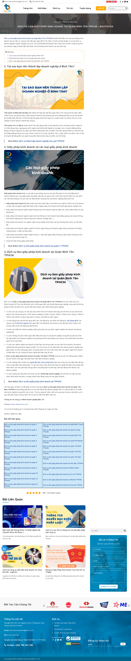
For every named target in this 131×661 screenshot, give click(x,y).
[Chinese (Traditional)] (110, 1)
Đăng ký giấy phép (70, 22)
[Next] (129, 606)
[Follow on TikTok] (122, 2)
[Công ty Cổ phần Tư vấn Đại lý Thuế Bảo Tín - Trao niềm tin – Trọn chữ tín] (11, 8)
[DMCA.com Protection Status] (73, 644)
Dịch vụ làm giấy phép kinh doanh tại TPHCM (40, 381)
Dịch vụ (56, 8)
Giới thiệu (42, 8)
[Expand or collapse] (81, 52)
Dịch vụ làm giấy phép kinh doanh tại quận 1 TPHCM (43, 246)
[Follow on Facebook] (120, 2)
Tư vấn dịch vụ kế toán (62, 629)
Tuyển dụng (85, 8)
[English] (113, 1)
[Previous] (44, 606)
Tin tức (69, 8)
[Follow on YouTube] (127, 2)
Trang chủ (28, 8)
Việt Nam (46, 350)
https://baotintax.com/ (19, 404)
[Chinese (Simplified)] (107, 1)
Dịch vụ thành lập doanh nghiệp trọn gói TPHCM (41, 141)
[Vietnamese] (115, 1)
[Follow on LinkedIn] (125, 2)
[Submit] (126, 8)
